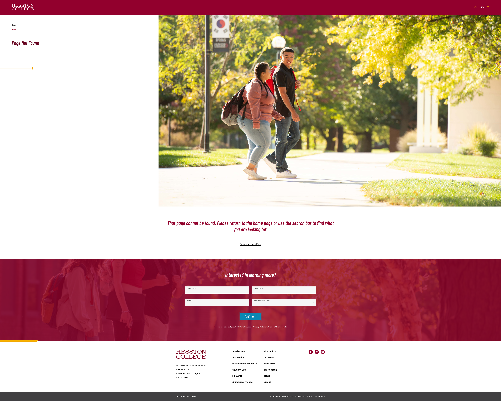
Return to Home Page (250, 244)
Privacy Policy (259, 327)
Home (14, 25)
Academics (238, 357)
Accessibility (300, 396)
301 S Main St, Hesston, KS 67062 (191, 365)
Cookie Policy (320, 396)
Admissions (238, 351)
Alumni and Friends (242, 381)
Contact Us (270, 351)
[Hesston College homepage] (23, 7)
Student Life (239, 369)
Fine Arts (237, 375)
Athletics (269, 357)
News (267, 375)
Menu (482, 7)
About (267, 381)
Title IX (309, 396)
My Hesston (270, 369)
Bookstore (270, 363)
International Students (244, 363)
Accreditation (275, 396)
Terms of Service (275, 327)
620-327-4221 (182, 377)
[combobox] (284, 303)
